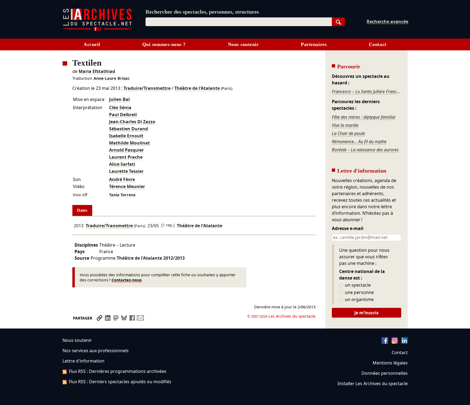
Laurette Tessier (126, 171)
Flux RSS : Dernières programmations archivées (117, 371)
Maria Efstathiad (97, 71)
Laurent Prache (126, 157)
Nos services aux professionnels (96, 351)
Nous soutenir (243, 44)
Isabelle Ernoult (126, 136)
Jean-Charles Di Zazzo (132, 122)
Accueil (92, 44)
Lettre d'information (83, 361)
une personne (359, 292)
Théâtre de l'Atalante (197, 88)
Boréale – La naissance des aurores (365, 150)
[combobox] (239, 21)
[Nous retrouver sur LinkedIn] (404, 342)
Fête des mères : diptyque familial (363, 117)
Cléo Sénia (120, 108)
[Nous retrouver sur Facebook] (385, 342)
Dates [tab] (82, 210)
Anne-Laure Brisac (111, 78)
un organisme (359, 299)
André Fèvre (122, 179)
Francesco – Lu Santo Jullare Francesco (366, 91)
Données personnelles (384, 373)
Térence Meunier (127, 186)
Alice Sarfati (122, 164)
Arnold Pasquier (126, 150)
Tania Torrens (122, 194)
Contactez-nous (126, 280)
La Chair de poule (348, 133)
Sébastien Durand (128, 129)
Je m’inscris (366, 313)
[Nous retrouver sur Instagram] (394, 342)
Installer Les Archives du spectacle (373, 383)
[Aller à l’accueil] (97, 29)
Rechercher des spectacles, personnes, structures (202, 12)
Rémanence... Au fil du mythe (359, 142)
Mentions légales (390, 363)
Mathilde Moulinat (129, 143)
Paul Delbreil (123, 115)
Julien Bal (119, 99)
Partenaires (314, 44)
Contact (377, 44)
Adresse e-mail (347, 228)
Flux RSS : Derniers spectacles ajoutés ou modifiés (120, 382)
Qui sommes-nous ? (164, 44)
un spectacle (357, 285)
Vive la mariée (345, 125)
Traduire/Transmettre (147, 88)
